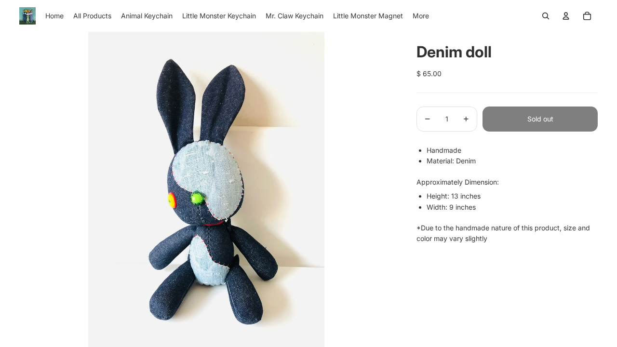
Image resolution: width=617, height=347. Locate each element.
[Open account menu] (566, 16)
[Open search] (545, 16)
